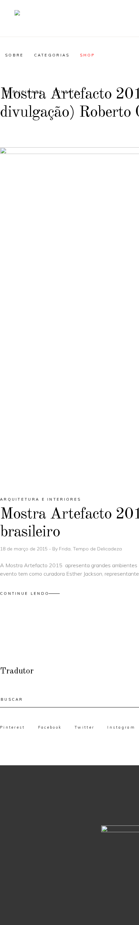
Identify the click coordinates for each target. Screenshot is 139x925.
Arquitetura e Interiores (40, 499)
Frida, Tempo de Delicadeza (90, 549)
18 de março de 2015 (24, 549)
